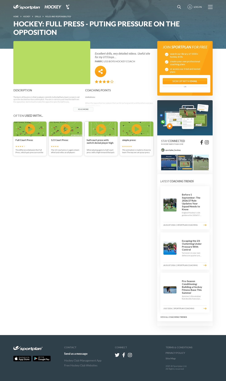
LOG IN (198, 6)
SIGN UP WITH (184, 81)
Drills (38, 17)
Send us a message (75, 353)
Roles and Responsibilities (58, 17)
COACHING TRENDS (178, 317)
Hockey (26, 17)
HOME (16, 17)
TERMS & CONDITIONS (179, 347)
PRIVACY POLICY (175, 352)
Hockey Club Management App (82, 360)
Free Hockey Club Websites (80, 365)
